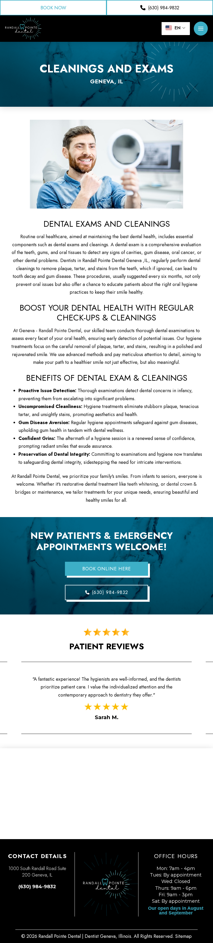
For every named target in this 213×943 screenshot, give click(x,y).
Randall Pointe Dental (60, 330)
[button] (201, 29)
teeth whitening (142, 484)
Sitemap (183, 936)
